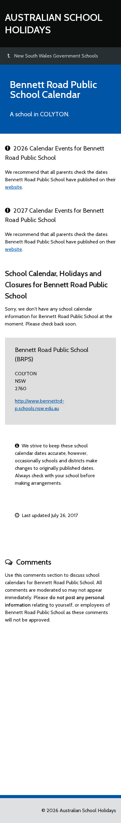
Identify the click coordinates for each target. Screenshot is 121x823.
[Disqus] (60, 706)
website (13, 187)
